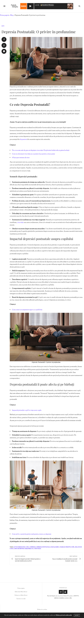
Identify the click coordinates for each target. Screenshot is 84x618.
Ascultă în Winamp (47, 5)
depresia (33, 547)
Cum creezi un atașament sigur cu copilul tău (27, 310)
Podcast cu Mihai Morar (21, 595)
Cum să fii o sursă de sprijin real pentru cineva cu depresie (31, 534)
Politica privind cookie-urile (64, 615)
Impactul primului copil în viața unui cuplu (26, 410)
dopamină (23, 139)
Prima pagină (4, 15)
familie (62, 547)
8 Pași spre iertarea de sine (21, 157)
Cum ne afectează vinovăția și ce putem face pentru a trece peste (33, 154)
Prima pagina (21, 588)
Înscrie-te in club (21, 599)
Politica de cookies (42, 609)
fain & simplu (55, 547)
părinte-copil (70, 547)
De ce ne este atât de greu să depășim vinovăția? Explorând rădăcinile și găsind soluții (40, 150)
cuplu (27, 547)
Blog (11, 15)
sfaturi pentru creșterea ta (23, 548)
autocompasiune (19, 547)
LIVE (37, 5)
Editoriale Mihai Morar (21, 592)
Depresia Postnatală (43, 547)
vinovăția (37, 548)
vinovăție (20, 222)
